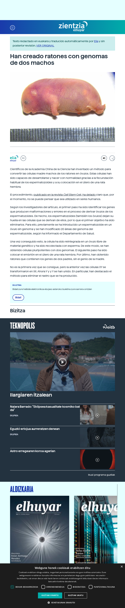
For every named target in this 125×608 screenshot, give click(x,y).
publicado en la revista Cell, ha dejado (65, 194)
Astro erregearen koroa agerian (32, 451)
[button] (12, 27)
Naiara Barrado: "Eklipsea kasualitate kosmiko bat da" (45, 408)
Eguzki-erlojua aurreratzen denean (35, 429)
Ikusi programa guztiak (101, 474)
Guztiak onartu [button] (50, 595)
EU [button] (23, 158)
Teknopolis (22, 325)
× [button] (121, 567)
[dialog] (62, 585)
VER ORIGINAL (45, 45)
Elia (96, 41)
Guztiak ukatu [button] (75, 595)
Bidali (18, 297)
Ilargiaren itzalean (31, 395)
